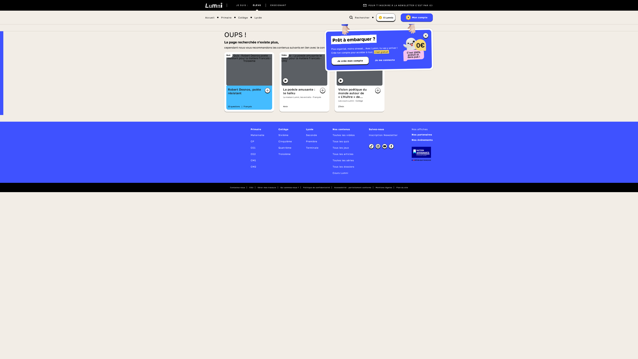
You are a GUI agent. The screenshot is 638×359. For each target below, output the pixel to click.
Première (311, 141)
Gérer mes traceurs (267, 187)
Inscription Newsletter (383, 135)
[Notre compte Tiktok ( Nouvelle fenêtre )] (371, 146)
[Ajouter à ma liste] (267, 90)
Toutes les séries (343, 160)
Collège (243, 17)
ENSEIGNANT (278, 5)
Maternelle (257, 135)
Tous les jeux (341, 147)
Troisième (284, 154)
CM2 (253, 166)
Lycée (258, 17)
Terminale (312, 147)
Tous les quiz (341, 141)
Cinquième (285, 141)
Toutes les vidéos (344, 135)
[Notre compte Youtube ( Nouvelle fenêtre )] (384, 146)
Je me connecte (385, 59)
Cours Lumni (340, 173)
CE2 (253, 154)
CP (252, 141)
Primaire (226, 17)
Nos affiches (420, 129)
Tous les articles (343, 154)
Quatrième (284, 147)
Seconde (311, 135)
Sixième (283, 135)
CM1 (253, 160)
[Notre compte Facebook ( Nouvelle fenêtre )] (391, 146)
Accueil (209, 17)
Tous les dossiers (343, 166)
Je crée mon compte (350, 60)
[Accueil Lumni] (213, 5)
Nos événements (422, 139)
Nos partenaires (422, 134)
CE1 (253, 147)
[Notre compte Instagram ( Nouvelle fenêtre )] (377, 146)
